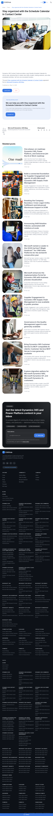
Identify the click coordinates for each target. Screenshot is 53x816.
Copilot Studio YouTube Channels (42, 633)
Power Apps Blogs (23, 640)
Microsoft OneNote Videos (8, 770)
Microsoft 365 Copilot (25, 583)
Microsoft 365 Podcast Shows (8, 589)
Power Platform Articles (7, 786)
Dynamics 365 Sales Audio (8, 738)
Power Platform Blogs (7, 631)
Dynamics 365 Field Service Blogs (9, 536)
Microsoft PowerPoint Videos (41, 770)
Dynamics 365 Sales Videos (8, 737)
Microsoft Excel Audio (40, 763)
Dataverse (5, 638)
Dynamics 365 (6, 503)
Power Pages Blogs (39, 650)
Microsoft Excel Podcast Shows (42, 601)
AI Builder (21, 629)
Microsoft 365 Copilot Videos (25, 752)
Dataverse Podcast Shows (8, 644)
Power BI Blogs (5, 650)
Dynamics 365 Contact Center (8, 519)
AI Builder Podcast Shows (24, 635)
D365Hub (7, 2)
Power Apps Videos (23, 797)
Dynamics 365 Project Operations (41, 550)
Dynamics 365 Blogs (6, 505)
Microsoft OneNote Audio (7, 772)
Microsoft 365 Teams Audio (25, 763)
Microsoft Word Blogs (7, 622)
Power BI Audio (5, 808)
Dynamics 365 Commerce (42, 503)
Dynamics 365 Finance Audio (25, 708)
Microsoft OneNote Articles (8, 768)
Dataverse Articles (6, 795)
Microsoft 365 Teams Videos (25, 761)
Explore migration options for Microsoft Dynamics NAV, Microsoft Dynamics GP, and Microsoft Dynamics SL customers (36, 375)
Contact (37, 477)
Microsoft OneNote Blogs (7, 609)
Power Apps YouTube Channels (26, 642)
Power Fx (21, 648)
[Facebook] (41, 130)
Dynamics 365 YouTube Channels (9, 507)
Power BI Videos (5, 806)
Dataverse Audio (6, 799)
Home (3, 7)
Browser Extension (23, 479)
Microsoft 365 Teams (25, 595)
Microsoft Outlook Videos (24, 770)
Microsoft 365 (6, 583)
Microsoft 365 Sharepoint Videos (9, 761)
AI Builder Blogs (22, 631)
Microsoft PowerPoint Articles (41, 768)
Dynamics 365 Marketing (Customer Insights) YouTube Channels (8, 558)
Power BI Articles (6, 804)
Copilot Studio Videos (40, 788)
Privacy (37, 479)
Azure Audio (5, 668)
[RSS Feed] (14, 463)
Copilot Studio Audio (39, 790)
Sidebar (27, 814)
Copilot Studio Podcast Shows (41, 635)
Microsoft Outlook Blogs (24, 609)
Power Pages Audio (39, 808)
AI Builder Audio (22, 790)
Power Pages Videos (39, 806)
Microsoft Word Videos (7, 779)
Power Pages (38, 648)
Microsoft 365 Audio (6, 754)
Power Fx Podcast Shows (24, 654)
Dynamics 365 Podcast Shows (9, 509)
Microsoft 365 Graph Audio (41, 754)
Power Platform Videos (7, 788)
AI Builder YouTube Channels (25, 633)
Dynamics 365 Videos (7, 676)
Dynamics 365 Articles (7, 674)
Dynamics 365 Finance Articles (25, 704)
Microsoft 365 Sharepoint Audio (9, 763)
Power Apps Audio (23, 799)
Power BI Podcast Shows (7, 654)
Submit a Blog (22, 475)
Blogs (3, 479)
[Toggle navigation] (51, 2)
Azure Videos (5, 666)
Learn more (7, 90)
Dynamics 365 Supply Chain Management (26, 568)
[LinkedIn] (38, 130)
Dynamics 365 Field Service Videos (10, 708)
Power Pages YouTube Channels (42, 652)
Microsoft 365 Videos (7, 752)
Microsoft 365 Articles (7, 750)
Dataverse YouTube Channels (8, 642)
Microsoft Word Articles (7, 777)
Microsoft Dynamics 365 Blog (15, 82)
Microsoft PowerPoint (41, 607)
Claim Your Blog (22, 477)
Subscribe (40, 435)
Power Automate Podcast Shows (42, 645)
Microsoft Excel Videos (40, 761)
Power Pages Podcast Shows (41, 654)
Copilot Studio (39, 629)
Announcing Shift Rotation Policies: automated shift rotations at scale (35, 225)
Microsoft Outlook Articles (24, 768)
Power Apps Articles (23, 795)
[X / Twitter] (3, 463)
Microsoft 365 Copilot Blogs (25, 585)
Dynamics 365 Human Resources (41, 534)
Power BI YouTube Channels (8, 652)
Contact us (10, 114)
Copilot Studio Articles (40, 786)
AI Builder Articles (22, 786)
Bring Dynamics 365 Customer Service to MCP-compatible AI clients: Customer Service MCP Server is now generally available (37, 349)
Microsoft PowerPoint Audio (41, 772)
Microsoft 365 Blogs (6, 585)
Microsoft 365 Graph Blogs (41, 585)
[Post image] (12, 157)
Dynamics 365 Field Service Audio (9, 710)
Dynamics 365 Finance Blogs (25, 536)
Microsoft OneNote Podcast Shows (10, 615)
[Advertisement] (26, 61)
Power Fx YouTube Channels (25, 652)
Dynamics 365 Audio (6, 678)
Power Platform (7, 629)
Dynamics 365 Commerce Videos (42, 676)
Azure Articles (5, 664)
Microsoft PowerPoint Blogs (41, 609)
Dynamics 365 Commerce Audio (42, 678)
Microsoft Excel (40, 595)
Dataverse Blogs (5, 640)
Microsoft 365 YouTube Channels (9, 587)
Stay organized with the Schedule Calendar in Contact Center (25, 80)
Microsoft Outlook (24, 607)
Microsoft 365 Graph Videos (41, 752)
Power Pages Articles (40, 804)
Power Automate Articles (40, 795)
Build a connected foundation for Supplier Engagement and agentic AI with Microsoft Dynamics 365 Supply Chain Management (36, 178)
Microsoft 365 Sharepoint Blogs (9, 597)
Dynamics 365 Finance (25, 533)
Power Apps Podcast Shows (25, 644)
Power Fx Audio (22, 808)
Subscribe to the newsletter (10, 467)
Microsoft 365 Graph (41, 583)
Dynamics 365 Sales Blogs (8, 569)
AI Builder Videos (22, 788)
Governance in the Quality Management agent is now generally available (35, 324)
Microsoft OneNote (8, 607)
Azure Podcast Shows (7, 500)
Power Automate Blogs (40, 640)
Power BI (4, 648)
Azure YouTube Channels (7, 498)
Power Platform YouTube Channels (10, 633)
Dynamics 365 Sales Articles (8, 735)
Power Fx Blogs (22, 650)
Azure (4, 494)
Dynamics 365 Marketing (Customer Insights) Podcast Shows (8, 563)
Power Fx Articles (22, 804)
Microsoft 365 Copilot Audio (25, 754)
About (37, 475)
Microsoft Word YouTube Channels (10, 624)
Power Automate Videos (40, 797)
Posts (8, 7)
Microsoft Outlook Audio (24, 772)
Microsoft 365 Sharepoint (9, 595)
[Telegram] (44, 130)
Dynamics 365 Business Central (25, 504)
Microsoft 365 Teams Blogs (25, 597)
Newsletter (21, 481)
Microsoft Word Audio (7, 781)
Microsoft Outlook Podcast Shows (26, 615)
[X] (47, 130)
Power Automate (40, 638)
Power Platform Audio (7, 790)
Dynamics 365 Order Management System (24, 550)
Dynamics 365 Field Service (9, 533)
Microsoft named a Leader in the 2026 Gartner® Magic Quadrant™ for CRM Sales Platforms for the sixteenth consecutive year (36, 250)
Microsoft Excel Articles (40, 759)
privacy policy (26, 441)
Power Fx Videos (22, 806)
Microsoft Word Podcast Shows (9, 625)
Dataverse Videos (6, 797)
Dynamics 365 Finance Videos (25, 706)
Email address (10, 431)
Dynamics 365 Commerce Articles (42, 674)
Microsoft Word (7, 619)
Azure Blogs (5, 496)
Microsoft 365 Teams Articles (25, 759)
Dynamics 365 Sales (7, 567)
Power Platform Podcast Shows (9, 635)
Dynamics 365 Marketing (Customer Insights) (9, 550)
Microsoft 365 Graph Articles (41, 750)
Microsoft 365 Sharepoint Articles (9, 759)
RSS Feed (4, 486)
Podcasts (4, 484)
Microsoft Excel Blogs (40, 597)
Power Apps (22, 638)
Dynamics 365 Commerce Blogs (42, 505)
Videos (4, 481)
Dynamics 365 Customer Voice (42, 519)
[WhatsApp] (49, 130)
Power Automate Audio (40, 799)
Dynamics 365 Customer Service (25, 519)
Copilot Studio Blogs (39, 631)
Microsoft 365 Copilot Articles (25, 750)
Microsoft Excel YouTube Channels (42, 599)
